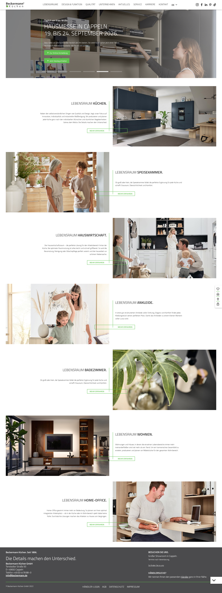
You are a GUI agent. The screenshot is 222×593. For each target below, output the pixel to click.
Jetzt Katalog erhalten (58, 61)
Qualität (90, 4)
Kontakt (163, 4)
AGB (104, 586)
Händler (184, 577)
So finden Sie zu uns (156, 565)
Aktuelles (124, 4)
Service (137, 4)
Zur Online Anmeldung (58, 53)
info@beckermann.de (16, 575)
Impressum (133, 586)
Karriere (150, 4)
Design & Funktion (72, 4)
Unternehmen (107, 4)
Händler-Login (90, 586)
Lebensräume (50, 4)
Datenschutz (116, 586)
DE (173, 5)
